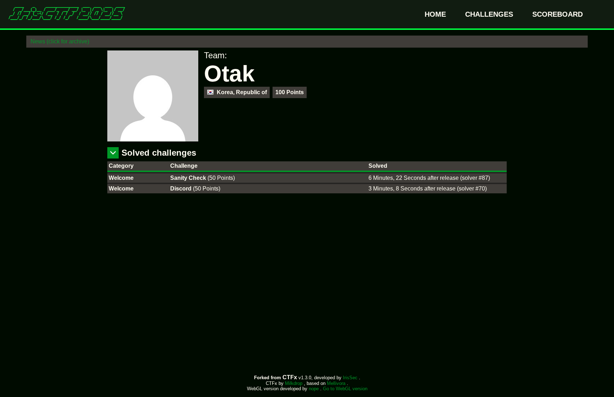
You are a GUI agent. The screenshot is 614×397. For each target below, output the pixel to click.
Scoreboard (557, 14)
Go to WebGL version (345, 388)
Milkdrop (294, 383)
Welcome (121, 178)
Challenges (490, 14)
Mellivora (337, 383)
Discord (181, 189)
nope (314, 388)
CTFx (290, 377)
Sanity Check (189, 178)
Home (436, 14)
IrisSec (351, 377)
